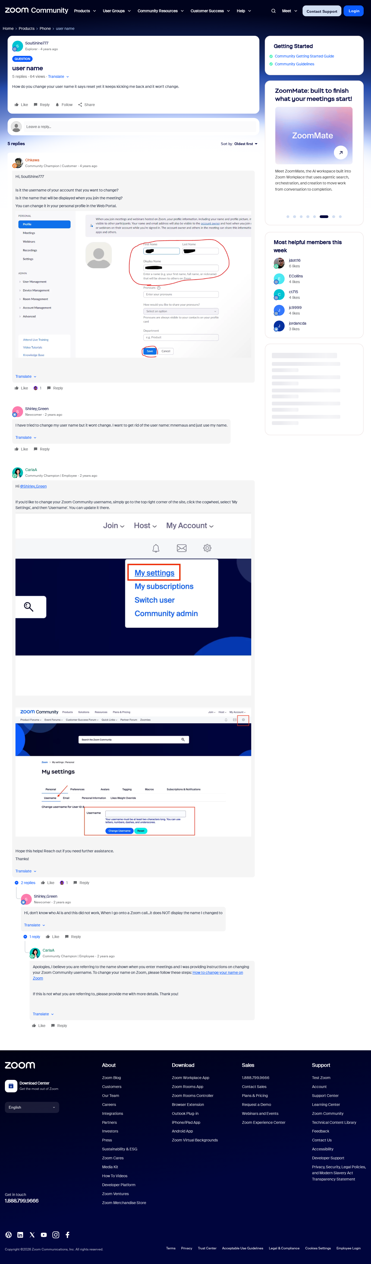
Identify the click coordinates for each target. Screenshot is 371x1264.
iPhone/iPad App (186, 1122)
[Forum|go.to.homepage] (36, 11)
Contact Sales (254, 1086)
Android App (182, 1131)
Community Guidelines (294, 64)
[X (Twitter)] (32, 1234)
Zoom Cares (113, 1158)
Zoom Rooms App (187, 1086)
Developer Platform (119, 1184)
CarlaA (31, 469)
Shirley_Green (37, 408)
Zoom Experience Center (263, 1122)
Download (183, 1065)
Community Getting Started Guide (304, 56)
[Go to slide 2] (294, 216)
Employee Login (349, 1248)
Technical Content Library (334, 1122)
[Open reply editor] (133, 126)
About (109, 1065)
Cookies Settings (318, 1248)
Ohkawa (32, 160)
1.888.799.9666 (22, 1201)
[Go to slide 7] (330, 216)
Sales (248, 1065)
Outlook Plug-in (185, 1113)
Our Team (110, 1095)
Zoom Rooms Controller (192, 1095)
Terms (170, 1248)
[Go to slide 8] (340, 216)
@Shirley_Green (33, 486)
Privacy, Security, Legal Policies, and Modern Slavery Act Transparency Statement (339, 1173)
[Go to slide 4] (308, 216)
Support (321, 1065)
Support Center (325, 1095)
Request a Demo (256, 1104)
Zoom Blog (111, 1077)
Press (107, 1140)
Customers (111, 1086)
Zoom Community (328, 1113)
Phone (45, 28)
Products (26, 28)
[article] (133, 275)
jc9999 (295, 307)
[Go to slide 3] (301, 216)
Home (8, 28)
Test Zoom (321, 1077)
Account (319, 1086)
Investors (110, 1131)
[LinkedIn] (20, 1234)
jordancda (297, 323)
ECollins (296, 276)
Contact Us (322, 1140)
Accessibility (323, 1149)
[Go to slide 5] (314, 216)
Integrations (112, 1113)
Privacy (186, 1248)
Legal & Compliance (284, 1248)
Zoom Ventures (115, 1193)
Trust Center (207, 1248)
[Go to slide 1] (287, 216)
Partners (109, 1122)
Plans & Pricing (255, 1095)
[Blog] (8, 1234)
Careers (109, 1104)
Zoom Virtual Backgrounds (195, 1140)
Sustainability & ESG (119, 1149)
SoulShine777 (36, 43)
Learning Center (326, 1104)
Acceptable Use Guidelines (242, 1248)
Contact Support (322, 11)
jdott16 (295, 260)
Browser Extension (188, 1104)
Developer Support (328, 1158)
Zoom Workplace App (190, 1077)
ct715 (293, 291)
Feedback (320, 1131)
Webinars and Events (260, 1113)
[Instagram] (55, 1234)
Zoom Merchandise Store (124, 1202)
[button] (59, 76)
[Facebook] (67, 1234)
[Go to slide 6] (321, 216)
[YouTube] (43, 1234)
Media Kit (110, 1166)
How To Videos (114, 1175)
